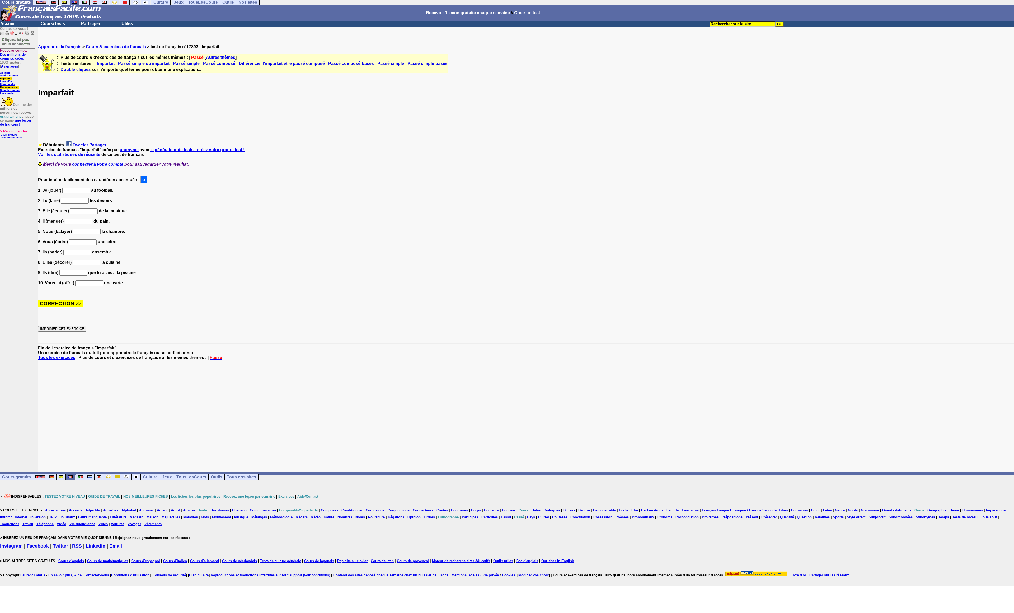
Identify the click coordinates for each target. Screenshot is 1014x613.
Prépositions (732, 517)
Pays (531, 517)
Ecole (623, 510)
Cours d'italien (175, 561)
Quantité (787, 517)
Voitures (117, 524)
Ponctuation (580, 517)
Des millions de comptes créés (13, 54)
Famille (672, 510)
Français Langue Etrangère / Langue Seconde (739, 510)
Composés (329, 510)
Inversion (38, 517)
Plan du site (7, 84)
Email (115, 546)
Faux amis (690, 510)
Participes (470, 517)
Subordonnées (901, 517)
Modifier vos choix (533, 575)
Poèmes (622, 517)
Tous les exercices (56, 357)
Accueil (7, 23)
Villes (103, 524)
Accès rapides (9, 75)
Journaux (67, 517)
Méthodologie (281, 517)
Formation (799, 510)
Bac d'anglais (527, 561)
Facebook (38, 546)
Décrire (584, 510)
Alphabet (128, 510)
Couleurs (491, 510)
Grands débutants (896, 510)
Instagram (11, 546)
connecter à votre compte (97, 164)
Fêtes (827, 510)
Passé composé (219, 63)
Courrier (508, 510)
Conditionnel (352, 510)
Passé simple (186, 63)
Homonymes (972, 510)
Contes (442, 510)
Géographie (936, 510)
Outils (216, 477)
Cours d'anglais (71, 561)
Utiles (127, 23)
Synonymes (925, 517)
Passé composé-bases (351, 63)
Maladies (190, 517)
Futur (815, 510)
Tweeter (80, 145)
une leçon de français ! (15, 122)
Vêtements (153, 524)
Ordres (429, 517)
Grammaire (870, 510)
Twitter (60, 546)
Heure (954, 510)
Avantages (9, 66)
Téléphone (45, 524)
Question (804, 517)
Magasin (136, 517)
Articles (189, 510)
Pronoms (664, 517)
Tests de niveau (965, 517)
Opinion (414, 517)
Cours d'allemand (204, 561)
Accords (75, 510)
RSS (77, 546)
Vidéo (61, 524)
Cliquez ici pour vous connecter (16, 41)
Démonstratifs (604, 510)
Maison (152, 517)
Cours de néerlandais (239, 561)
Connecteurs (423, 510)
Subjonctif (877, 517)
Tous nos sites (241, 477)
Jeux (167, 477)
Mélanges (259, 517)
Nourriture (376, 517)
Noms (360, 517)
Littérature (118, 517)
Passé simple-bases (427, 63)
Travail (27, 524)
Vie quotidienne (82, 524)
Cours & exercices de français (116, 47)
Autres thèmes (220, 57)
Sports (838, 517)
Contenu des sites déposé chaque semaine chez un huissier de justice (390, 575)
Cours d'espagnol (145, 561)
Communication (263, 510)
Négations (396, 517)
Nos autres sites (11, 137)
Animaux (146, 510)
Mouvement (221, 517)
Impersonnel (996, 510)
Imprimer (6, 78)
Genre (840, 510)
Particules (489, 517)
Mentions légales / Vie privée (475, 575)
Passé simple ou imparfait (144, 63)
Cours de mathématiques (107, 561)
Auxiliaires (220, 510)
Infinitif (6, 517)
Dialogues (552, 510)
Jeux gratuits (9, 134)
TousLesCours (191, 477)
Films (783, 510)
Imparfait (106, 63)
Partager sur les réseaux (829, 575)
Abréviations (55, 510)
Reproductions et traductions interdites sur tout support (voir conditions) (270, 575)
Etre (634, 510)
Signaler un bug (10, 90)
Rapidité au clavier (352, 561)
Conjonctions (399, 510)
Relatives (822, 517)
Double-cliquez (75, 69)
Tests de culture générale (280, 561)
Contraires (459, 510)
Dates (536, 510)
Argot (175, 510)
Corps (476, 510)
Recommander (9, 87)
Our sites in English (557, 561)
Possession (602, 517)
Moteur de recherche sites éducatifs (461, 561)
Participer (90, 23)
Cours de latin (382, 561)
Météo (316, 517)
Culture (150, 477)
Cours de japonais (319, 561)
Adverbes (110, 510)
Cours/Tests (53, 23)
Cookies (508, 575)
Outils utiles (503, 561)
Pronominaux (643, 517)
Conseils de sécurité (169, 575)
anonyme (129, 149)
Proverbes (710, 517)
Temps (943, 517)
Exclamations (652, 510)
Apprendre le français (59, 47)
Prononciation (687, 517)
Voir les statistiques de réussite (69, 154)
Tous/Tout (989, 517)
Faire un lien (8, 93)
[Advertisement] (526, 411)
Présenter (769, 517)
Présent (752, 517)
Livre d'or (6, 81)
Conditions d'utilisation (130, 575)
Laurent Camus (32, 575)
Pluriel (543, 517)
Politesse (559, 517)
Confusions (375, 510)
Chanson (239, 510)
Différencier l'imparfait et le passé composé (282, 63)
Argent (162, 510)
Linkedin (95, 546)
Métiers (302, 517)
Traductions (9, 524)
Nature (329, 517)
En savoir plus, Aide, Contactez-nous (78, 575)
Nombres (344, 517)
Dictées (569, 510)
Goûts (853, 510)
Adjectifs (93, 510)
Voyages (134, 524)
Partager (97, 145)
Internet (21, 517)
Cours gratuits (16, 477)
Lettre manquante (92, 517)
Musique (241, 517)
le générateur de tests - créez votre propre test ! (197, 149)
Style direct (856, 517)
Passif (506, 517)
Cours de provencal (413, 561)
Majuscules (171, 517)
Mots (205, 517)
